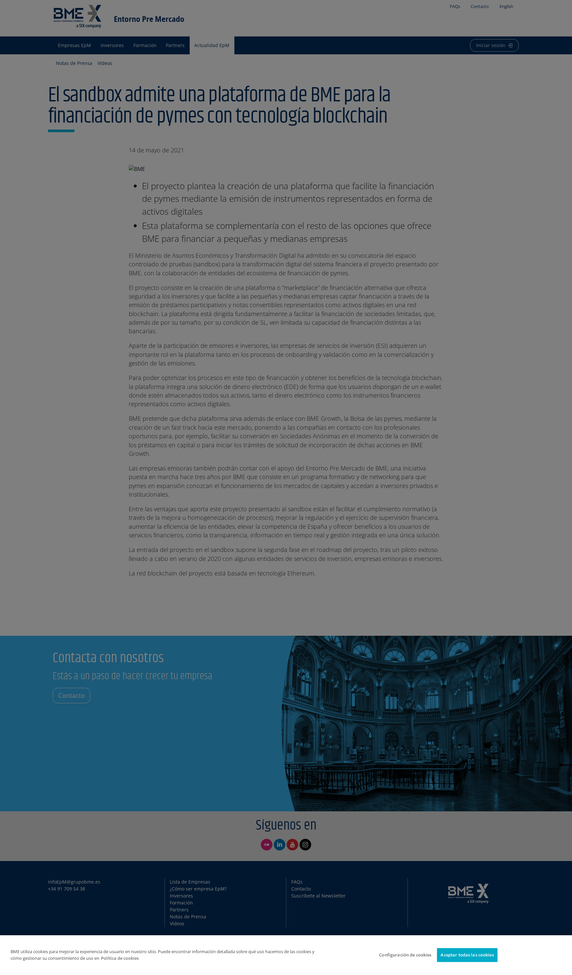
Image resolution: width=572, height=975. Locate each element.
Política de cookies (120, 958)
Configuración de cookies (405, 955)
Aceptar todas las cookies (467, 955)
